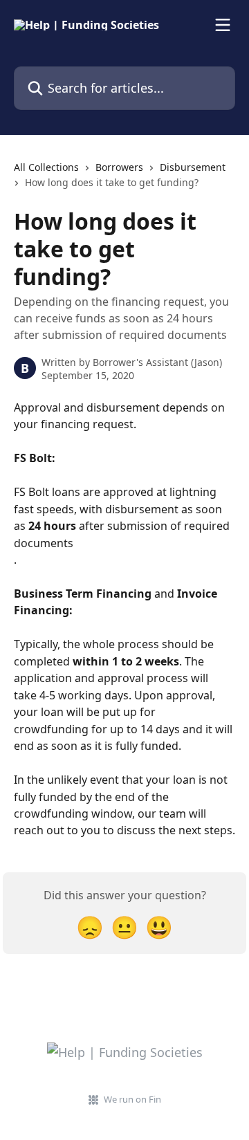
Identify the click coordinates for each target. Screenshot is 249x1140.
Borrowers (119, 167)
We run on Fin (132, 1099)
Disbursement (192, 167)
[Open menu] (222, 25)
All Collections (46, 167)
